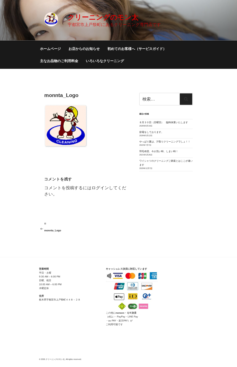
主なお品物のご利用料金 (59, 61)
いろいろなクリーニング (105, 61)
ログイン (100, 187)
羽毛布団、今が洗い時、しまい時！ (158, 151)
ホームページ (50, 49)
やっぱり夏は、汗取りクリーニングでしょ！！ (164, 141)
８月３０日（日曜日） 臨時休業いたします (163, 122)
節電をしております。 (151, 132)
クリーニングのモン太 (103, 17)
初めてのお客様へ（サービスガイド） (136, 49)
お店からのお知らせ (84, 49)
